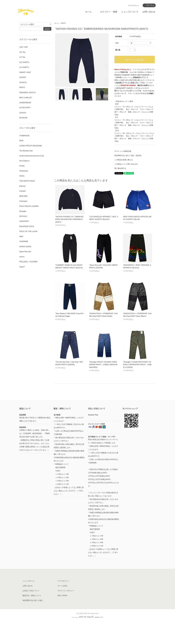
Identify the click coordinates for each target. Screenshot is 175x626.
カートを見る (63, 586)
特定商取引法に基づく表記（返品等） (128, 155)
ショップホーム (28, 581)
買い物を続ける (120, 168)
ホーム (88, 12)
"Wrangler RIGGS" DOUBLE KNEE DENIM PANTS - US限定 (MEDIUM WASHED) (103, 364)
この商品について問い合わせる (126, 164)
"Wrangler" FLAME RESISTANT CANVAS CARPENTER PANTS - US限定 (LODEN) (137, 364)
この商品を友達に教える (123, 160)
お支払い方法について (31, 591)
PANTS (63, 23)
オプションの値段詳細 (122, 151)
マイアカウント (133, 5)
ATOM (64, 595)
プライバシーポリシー (66, 591)
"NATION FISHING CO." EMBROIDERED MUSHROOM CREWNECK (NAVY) (69, 219)
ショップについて (129, 12)
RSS (59, 595)
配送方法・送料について (32, 595)
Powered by (75, 617)
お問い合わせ (148, 12)
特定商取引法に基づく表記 (33, 600)
